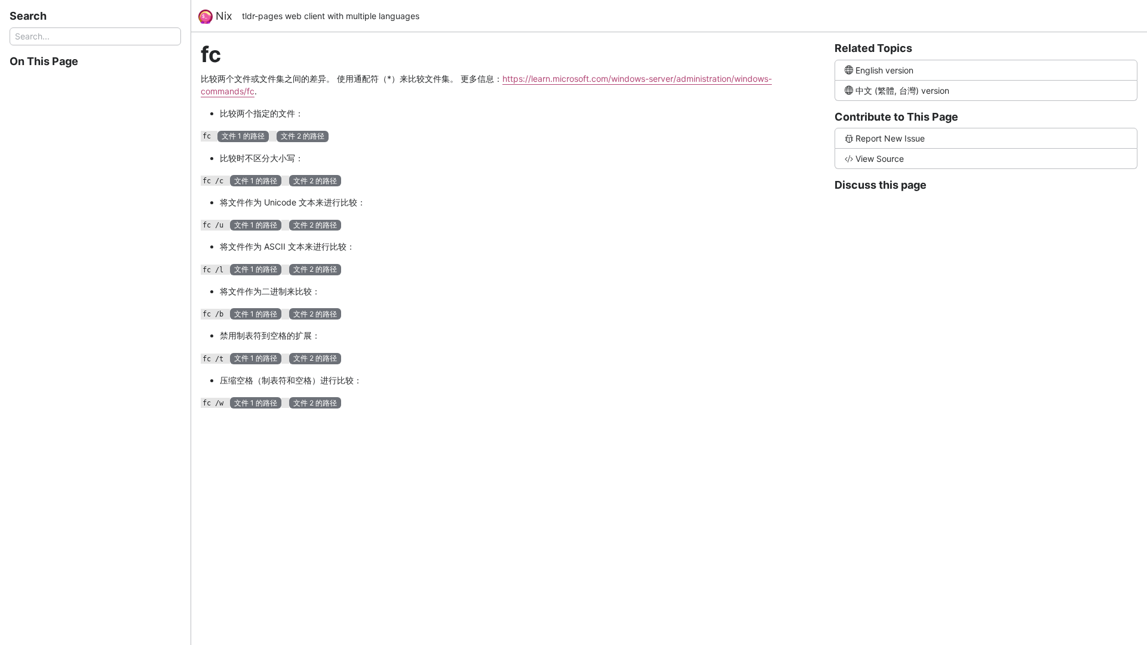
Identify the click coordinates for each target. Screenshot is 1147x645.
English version (884, 70)
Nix (222, 16)
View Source (879, 158)
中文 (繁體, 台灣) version (902, 90)
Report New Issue (890, 138)
